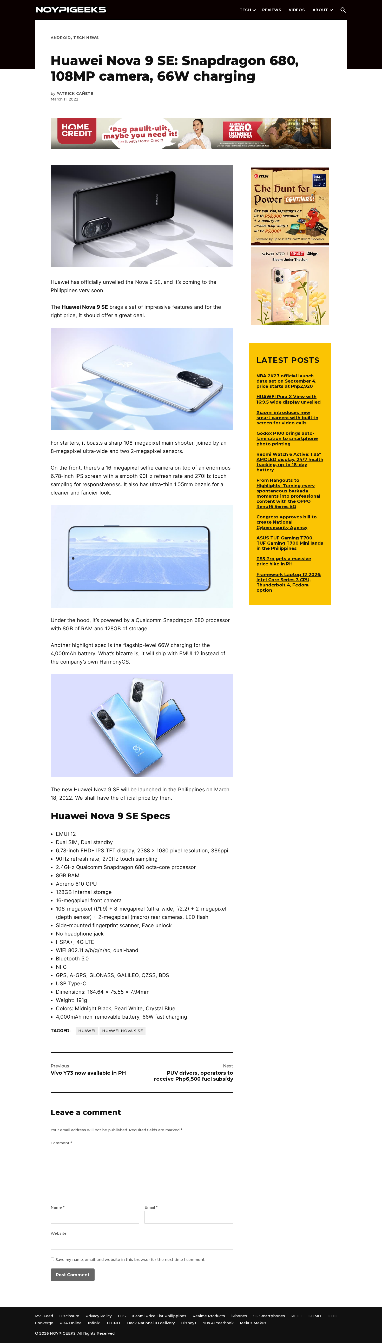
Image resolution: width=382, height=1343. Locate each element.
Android (61, 37)
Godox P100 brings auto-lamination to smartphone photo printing (287, 438)
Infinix (94, 1323)
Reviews (271, 10)
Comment (61, 1143)
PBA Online (71, 1323)
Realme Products (209, 1316)
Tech (245, 10)
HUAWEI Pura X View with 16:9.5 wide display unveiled (288, 399)
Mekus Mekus (253, 1323)
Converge (44, 1323)
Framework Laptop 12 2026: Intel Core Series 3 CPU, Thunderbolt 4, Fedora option (288, 582)
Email (150, 1207)
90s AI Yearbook (218, 1323)
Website (59, 1233)
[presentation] (254, 10)
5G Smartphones (269, 1316)
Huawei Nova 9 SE (122, 1030)
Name (57, 1207)
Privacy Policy (98, 1316)
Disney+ (189, 1323)
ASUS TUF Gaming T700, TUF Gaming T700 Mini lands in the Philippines (289, 543)
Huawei (87, 1030)
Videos (297, 10)
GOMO (314, 1316)
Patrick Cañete (74, 93)
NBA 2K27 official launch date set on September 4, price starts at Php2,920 (286, 381)
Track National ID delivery (150, 1323)
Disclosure (69, 1316)
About (320, 10)
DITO (332, 1316)
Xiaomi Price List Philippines (159, 1316)
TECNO (113, 1323)
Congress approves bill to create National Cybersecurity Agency (286, 522)
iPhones (239, 1316)
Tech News (86, 37)
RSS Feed (44, 1316)
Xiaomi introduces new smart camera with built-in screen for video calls (287, 417)
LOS (122, 1316)
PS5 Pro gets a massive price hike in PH (283, 561)
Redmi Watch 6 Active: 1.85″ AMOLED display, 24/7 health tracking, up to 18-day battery (289, 462)
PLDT (296, 1316)
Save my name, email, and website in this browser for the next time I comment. (130, 1259)
